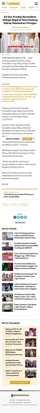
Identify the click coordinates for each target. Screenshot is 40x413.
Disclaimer (27, 402)
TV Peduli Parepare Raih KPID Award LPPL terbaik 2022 (19, 195)
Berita (6, 204)
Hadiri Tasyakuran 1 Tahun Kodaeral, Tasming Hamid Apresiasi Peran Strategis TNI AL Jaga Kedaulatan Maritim (14, 373)
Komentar (21, 222)
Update (28, 139)
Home (4, 7)
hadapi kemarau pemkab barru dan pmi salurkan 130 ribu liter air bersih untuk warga (14, 362)
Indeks (23, 7)
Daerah (14, 204)
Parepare (24, 204)
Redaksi (12, 400)
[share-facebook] (14, 217)
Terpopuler (13, 7)
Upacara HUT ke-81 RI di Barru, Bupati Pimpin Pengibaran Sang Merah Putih (14, 331)
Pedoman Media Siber (23, 400)
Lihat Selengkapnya (19, 382)
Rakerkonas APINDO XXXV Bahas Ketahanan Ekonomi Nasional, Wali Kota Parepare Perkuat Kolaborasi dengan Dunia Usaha (14, 352)
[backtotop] (20, 391)
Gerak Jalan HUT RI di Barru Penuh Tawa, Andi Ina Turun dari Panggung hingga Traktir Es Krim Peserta (14, 342)
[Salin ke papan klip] (25, 217)
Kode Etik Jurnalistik (16, 402)
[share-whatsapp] (21, 217)
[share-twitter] (18, 217)
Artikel (31, 7)
